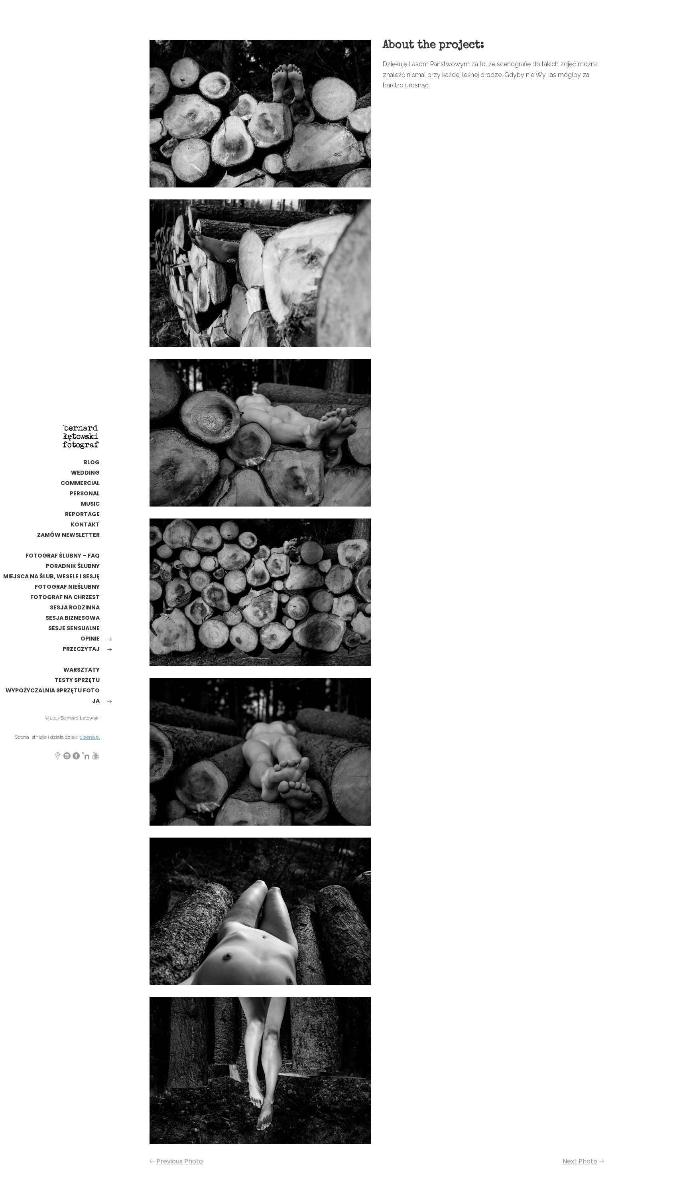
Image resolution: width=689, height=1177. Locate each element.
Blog (91, 462)
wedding (85, 473)
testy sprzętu (77, 680)
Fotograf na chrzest (65, 597)
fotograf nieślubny (67, 587)
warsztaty (81, 670)
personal (85, 493)
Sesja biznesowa (72, 618)
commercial (80, 483)
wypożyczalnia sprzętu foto (53, 690)
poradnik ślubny (73, 566)
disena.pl (90, 737)
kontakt (85, 524)
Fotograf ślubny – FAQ (63, 556)
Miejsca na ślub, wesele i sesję (51, 576)
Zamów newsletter (68, 535)
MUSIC (90, 504)
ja (96, 701)
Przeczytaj (81, 649)
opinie (90, 639)
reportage (82, 514)
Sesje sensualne (74, 628)
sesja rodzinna (75, 607)
